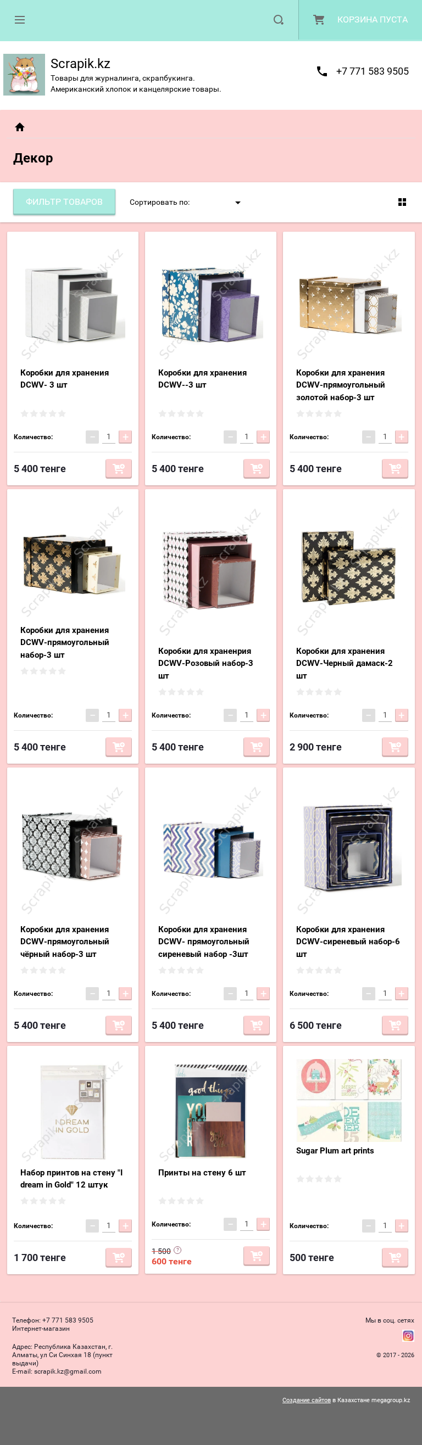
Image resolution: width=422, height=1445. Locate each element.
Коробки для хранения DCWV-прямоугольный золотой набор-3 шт (340, 385)
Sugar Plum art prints (335, 1151)
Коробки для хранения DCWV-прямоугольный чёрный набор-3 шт (64, 942)
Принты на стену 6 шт (202, 1173)
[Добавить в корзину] (119, 469)
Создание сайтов (306, 1400)
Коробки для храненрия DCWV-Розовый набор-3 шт (205, 663)
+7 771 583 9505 (372, 71)
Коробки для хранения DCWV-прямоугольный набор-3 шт (64, 642)
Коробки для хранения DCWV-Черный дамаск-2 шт (344, 663)
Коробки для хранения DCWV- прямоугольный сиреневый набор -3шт (203, 942)
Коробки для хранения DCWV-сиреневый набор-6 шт (348, 942)
